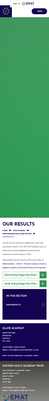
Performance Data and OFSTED (17, 233)
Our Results (8, 237)
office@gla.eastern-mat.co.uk (24, 350)
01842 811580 (19, 347)
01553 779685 (20, 387)
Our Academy (19, 230)
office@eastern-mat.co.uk (22, 390)
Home (4, 230)
